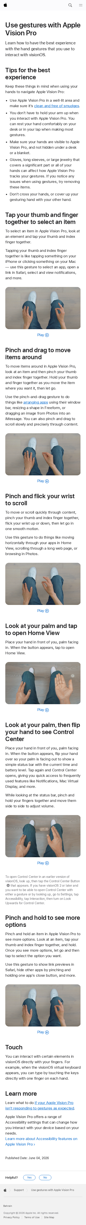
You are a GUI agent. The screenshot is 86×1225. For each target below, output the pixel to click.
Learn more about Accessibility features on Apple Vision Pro (41, 1141)
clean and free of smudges (56, 106)
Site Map (49, 1217)
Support (19, 1190)
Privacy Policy (12, 1217)
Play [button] (40, 335)
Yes (29, 1177)
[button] (70, 5)
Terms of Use (31, 1217)
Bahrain (7, 1206)
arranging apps (35, 402)
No (45, 1177)
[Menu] (80, 5)
